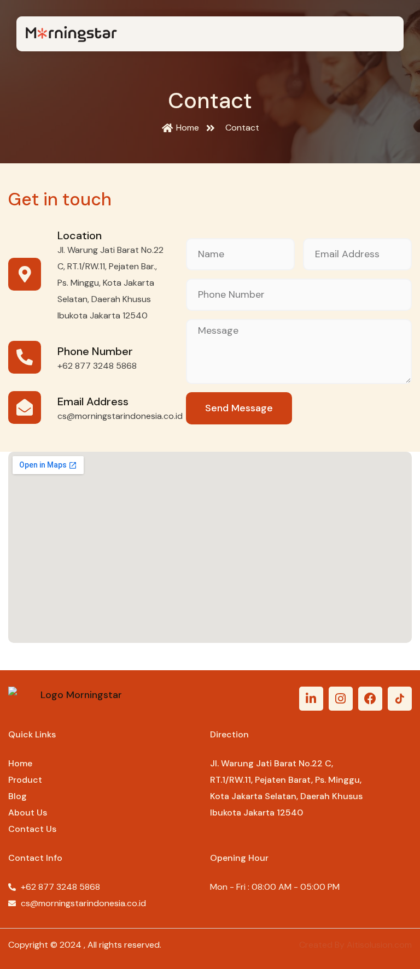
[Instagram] (341, 699)
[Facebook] (370, 699)
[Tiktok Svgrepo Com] (400, 699)
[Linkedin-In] (311, 699)
